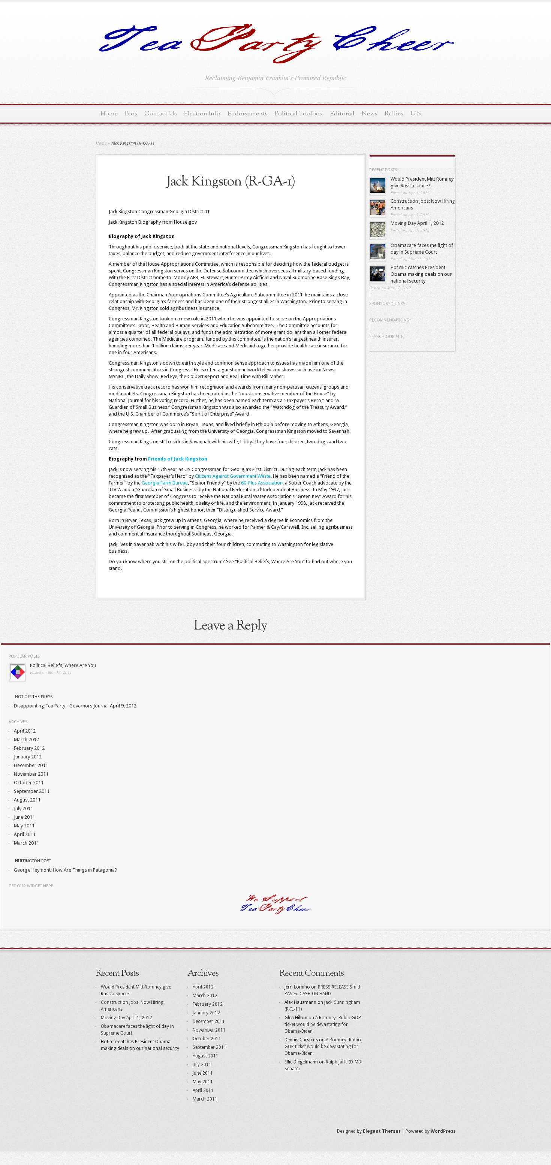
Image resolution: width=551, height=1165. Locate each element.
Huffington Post (33, 860)
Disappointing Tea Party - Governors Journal (61, 706)
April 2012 (25, 731)
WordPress (443, 1131)
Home (109, 113)
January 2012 (28, 757)
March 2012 (26, 739)
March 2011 (26, 843)
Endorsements (248, 113)
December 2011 (31, 765)
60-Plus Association (262, 483)
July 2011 (23, 808)
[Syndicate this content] (11, 696)
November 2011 (31, 774)
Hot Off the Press (33, 696)
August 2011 (27, 800)
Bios (131, 113)
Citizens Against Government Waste (233, 476)
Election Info (202, 113)
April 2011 (25, 834)
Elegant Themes (382, 1131)
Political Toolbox (299, 113)
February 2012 (29, 748)
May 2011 (24, 826)
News (369, 113)
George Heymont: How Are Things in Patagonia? (65, 870)
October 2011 (28, 782)
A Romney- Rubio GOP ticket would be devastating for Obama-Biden (322, 1024)
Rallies (394, 113)
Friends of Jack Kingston (177, 459)
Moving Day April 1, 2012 (417, 223)
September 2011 (31, 791)
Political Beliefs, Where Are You (63, 665)
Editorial (342, 113)
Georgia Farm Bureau (165, 483)
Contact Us (160, 113)
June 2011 (24, 817)
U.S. (416, 113)
